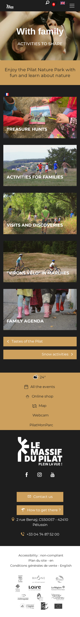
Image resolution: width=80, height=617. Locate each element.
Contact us (43, 497)
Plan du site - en (40, 560)
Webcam (40, 415)
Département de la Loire (35, 588)
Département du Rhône (38, 579)
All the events (42, 387)
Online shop (42, 396)
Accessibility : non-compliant (40, 555)
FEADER (27, 605)
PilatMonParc (41, 425)
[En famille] (7, 94)
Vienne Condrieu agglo (58, 597)
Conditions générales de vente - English (41, 565)
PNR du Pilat (40, 597)
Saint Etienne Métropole (23, 597)
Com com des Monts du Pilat (20, 579)
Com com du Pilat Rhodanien (59, 579)
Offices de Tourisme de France (17, 588)
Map (42, 406)
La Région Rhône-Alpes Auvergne (58, 588)
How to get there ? (44, 510)
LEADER (44, 605)
